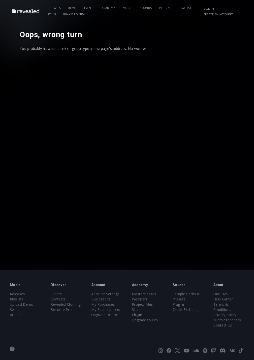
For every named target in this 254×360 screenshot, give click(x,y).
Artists (15, 314)
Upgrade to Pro (104, 314)
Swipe (52, 13)
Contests (58, 299)
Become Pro (61, 309)
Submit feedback (227, 320)
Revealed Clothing (66, 304)
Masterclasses (144, 294)
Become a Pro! (74, 13)
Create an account (218, 14)
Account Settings (105, 294)
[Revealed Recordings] (26, 11)
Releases (54, 8)
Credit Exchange (186, 309)
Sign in (208, 8)
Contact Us (222, 325)
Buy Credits (101, 299)
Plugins (165, 8)
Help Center (223, 299)
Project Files (142, 304)
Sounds (146, 8)
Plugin (137, 314)
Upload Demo (21, 304)
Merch (128, 8)
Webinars (140, 299)
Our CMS (220, 294)
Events (89, 8)
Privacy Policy (224, 314)
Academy (108, 8)
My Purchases (103, 304)
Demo (72, 8)
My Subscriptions (105, 309)
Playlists (186, 8)
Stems (137, 309)
